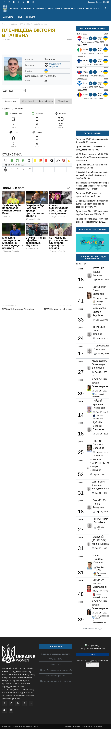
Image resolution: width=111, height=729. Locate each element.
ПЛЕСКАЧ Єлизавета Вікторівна (18, 309)
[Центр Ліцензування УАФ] (55, 670)
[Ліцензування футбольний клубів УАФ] (55, 681)
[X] (23, 2)
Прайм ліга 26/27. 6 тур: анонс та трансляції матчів (91, 166)
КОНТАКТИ (30, 17)
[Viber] (25, 46)
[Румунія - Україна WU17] (92, 94)
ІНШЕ (20, 17)
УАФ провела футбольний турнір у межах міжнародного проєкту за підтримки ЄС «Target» (92, 186)
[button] (105, 8)
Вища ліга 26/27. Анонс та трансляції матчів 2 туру (88, 194)
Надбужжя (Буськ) (55, 65)
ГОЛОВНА (14, 8)
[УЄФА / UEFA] (55, 659)
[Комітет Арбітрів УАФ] (55, 676)
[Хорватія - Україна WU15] (92, 38)
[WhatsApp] (31, 46)
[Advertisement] (37, 277)
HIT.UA (89, 663)
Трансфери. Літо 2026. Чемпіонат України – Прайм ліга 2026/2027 (92, 220)
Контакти (98, 726)
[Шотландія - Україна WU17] (92, 83)
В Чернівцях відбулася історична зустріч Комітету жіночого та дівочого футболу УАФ (92, 204)
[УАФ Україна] (55, 654)
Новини (76, 726)
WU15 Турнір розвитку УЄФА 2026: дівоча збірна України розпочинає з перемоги (92, 157)
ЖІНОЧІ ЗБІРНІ (54, 8)
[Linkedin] (38, 46)
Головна (67, 726)
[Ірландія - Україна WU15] (92, 49)
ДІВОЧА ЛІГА (91, 8)
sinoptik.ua (103, 660)
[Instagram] (9, 2)
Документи (87, 726)
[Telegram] (14, 2)
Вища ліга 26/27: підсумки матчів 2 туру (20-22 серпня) (92, 140)
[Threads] (33, 2)
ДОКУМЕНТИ (8, 17)
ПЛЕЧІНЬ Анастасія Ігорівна (58, 309)
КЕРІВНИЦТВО (26, 8)
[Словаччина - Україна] (92, 72)
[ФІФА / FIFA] (55, 665)
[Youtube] (28, 2)
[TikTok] (18, 2)
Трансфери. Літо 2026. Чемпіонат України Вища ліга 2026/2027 (92, 212)
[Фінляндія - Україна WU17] (92, 60)
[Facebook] (4, 2)
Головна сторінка (9, 24)
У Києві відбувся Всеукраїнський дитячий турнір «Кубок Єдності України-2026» (92, 175)
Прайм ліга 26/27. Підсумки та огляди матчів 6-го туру (90, 148)
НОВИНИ (40, 8)
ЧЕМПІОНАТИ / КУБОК (73, 8)
